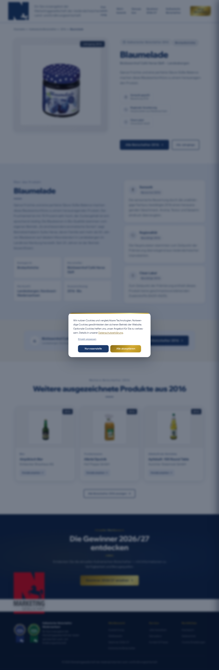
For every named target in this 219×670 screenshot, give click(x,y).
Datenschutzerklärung (110, 332)
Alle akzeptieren (125, 348)
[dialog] (109, 335)
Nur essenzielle (93, 348)
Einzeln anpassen (87, 339)
